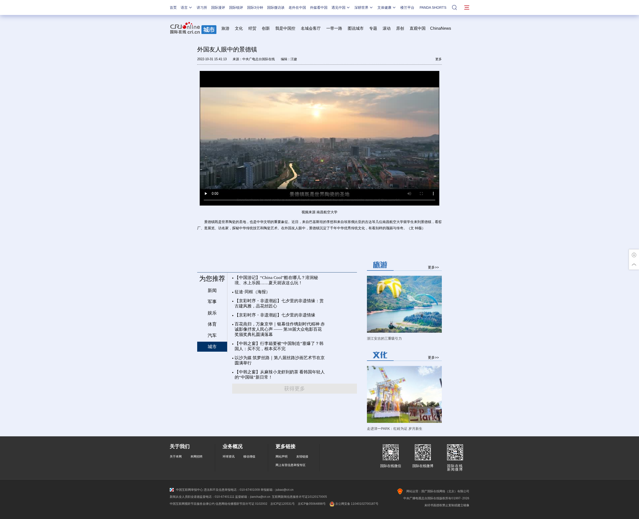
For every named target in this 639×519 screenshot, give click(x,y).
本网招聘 (196, 456)
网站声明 (282, 456)
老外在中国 (297, 7)
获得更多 (294, 389)
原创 (400, 28)
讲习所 (202, 7)
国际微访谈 (276, 7)
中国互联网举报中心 (189, 490)
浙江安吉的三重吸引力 (384, 338)
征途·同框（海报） (252, 291)
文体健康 (384, 7)
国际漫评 (218, 7)
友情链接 (302, 456)
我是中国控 (285, 28)
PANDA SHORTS (433, 7)
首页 (173, 7)
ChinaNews (440, 28)
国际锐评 (236, 7)
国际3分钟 (255, 7)
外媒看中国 (318, 7)
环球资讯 (229, 456)
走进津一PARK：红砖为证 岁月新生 (394, 429)
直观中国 (418, 28)
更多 (438, 59)
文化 (239, 28)
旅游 (225, 28)
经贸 (253, 28)
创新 (266, 28)
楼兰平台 (407, 7)
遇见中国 (338, 7)
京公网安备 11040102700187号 (356, 504)
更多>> (433, 267)
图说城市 (356, 28)
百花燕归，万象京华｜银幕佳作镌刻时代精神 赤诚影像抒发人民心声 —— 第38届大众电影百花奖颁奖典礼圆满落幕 (280, 329)
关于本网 (176, 456)
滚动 (387, 28)
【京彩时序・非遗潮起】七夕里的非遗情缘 (275, 315)
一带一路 (334, 28)
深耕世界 (361, 7)
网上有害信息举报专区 (291, 465)
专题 (373, 28)
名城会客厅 (311, 28)
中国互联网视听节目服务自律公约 (192, 504)
